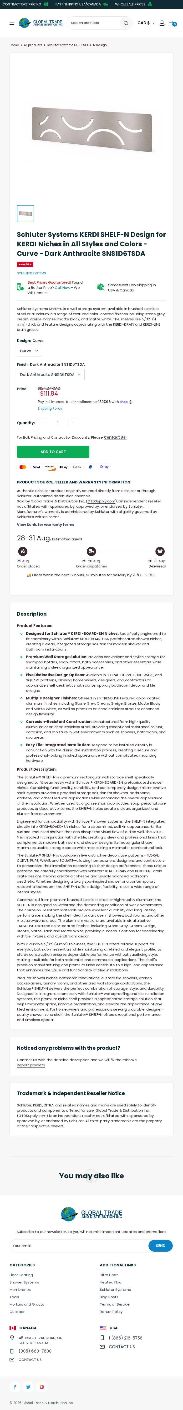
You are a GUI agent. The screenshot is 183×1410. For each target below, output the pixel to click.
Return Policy (111, 1311)
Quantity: (26, 422)
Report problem (31, 1065)
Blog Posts (109, 1296)
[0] (171, 23)
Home (14, 45)
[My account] (162, 23)
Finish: (51, 364)
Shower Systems (24, 1282)
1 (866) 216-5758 (125, 1338)
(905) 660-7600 (35, 1351)
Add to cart (53, 451)
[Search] (126, 23)
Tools (14, 1296)
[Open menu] (12, 23)
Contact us (30, 1359)
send (160, 1245)
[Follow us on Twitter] (28, 1387)
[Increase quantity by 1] (73, 423)
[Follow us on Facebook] (15, 1387)
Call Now (62, 287)
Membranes (20, 1289)
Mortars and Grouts (27, 1304)
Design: (30, 340)
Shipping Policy (50, 408)
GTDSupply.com (101, 501)
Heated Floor (111, 1282)
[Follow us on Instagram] (41, 1387)
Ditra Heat (109, 1274)
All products (33, 45)
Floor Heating (21, 1274)
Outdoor (17, 1311)
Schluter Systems (31, 273)
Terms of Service (115, 1304)
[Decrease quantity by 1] (43, 423)
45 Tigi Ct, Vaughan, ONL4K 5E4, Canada (40, 1340)
